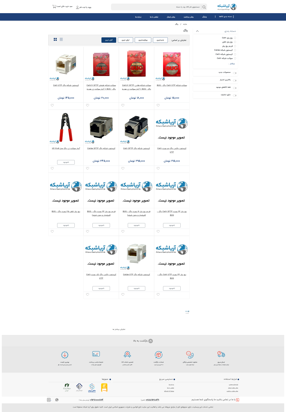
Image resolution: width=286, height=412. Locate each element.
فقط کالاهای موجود (223, 87)
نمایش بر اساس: (178, 40)
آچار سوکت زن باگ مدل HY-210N (66, 148)
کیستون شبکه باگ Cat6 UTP (66, 85)
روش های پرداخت (232, 391)
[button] (60, 6)
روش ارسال (171, 16)
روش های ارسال (233, 388)
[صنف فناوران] (80, 387)
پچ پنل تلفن (227, 41)
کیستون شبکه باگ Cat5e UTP (136, 274)
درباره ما (138, 16)
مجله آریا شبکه (169, 391)
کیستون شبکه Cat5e (223, 50)
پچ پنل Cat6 (227, 37)
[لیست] (60, 39)
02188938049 (152, 400)
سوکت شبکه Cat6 (225, 58)
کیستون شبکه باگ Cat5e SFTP (101, 148)
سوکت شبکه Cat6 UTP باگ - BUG (172, 85)
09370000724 (96, 400)
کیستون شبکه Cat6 (224, 54)
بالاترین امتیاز (225, 79)
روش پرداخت (189, 16)
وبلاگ (204, 16)
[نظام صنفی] (67, 387)
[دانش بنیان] (92, 388)
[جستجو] (204, 7)
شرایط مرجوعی (233, 384)
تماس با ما (154, 16)
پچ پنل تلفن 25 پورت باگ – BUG (66, 211)
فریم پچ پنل (227, 46)
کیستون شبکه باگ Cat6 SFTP (136, 148)
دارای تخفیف (226, 94)
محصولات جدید (225, 72)
